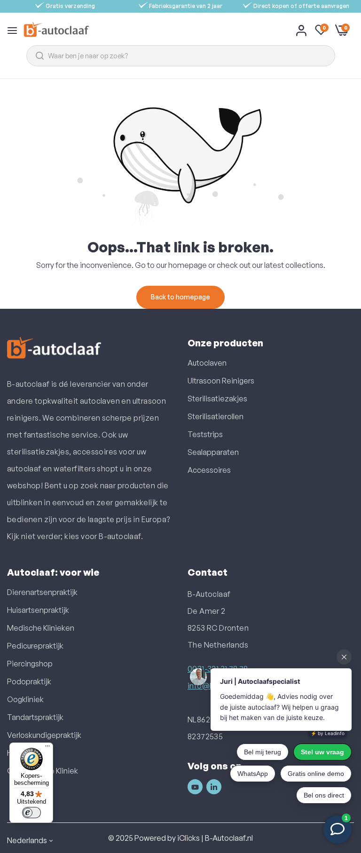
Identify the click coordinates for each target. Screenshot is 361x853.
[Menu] (47, 748)
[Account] (301, 30)
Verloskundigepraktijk (44, 735)
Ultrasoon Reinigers (221, 380)
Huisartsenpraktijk (38, 610)
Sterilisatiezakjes (217, 398)
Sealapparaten (213, 452)
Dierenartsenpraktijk (42, 592)
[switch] (31, 812)
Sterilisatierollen (215, 416)
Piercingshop (30, 663)
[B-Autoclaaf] (56, 30)
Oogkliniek (25, 699)
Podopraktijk (29, 681)
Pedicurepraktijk (35, 645)
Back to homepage (180, 297)
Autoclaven (207, 363)
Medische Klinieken (40, 628)
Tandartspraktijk (35, 717)
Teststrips (205, 434)
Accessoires (209, 470)
